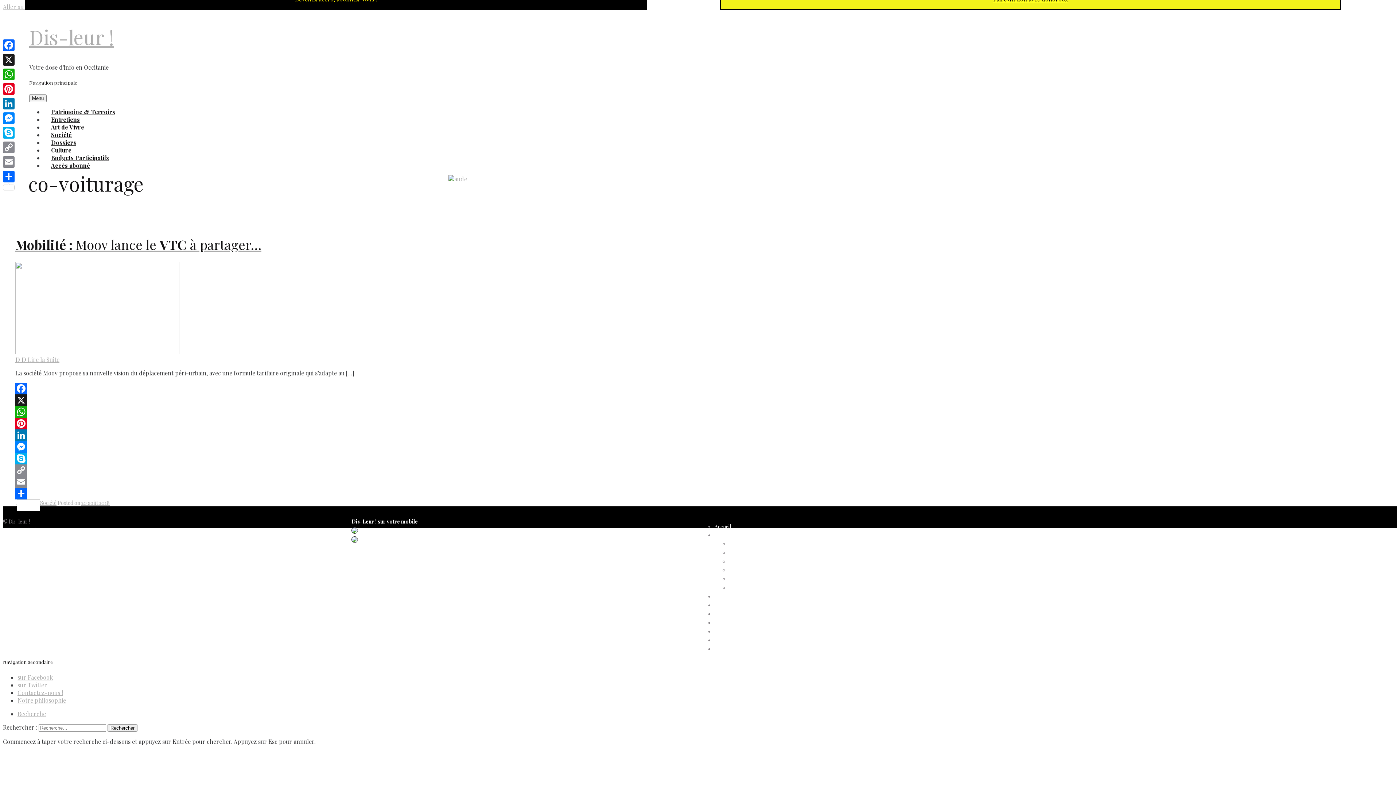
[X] (269, 400)
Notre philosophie (42, 700)
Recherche (32, 714)
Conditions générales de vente (37, 556)
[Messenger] (269, 447)
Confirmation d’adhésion (757, 552)
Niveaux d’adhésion (751, 570)
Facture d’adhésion (751, 561)
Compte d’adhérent (737, 535)
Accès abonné (70, 165)
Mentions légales (21, 530)
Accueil (723, 526)
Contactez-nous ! (40, 692)
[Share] (269, 493)
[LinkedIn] (269, 435)
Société (48, 502)
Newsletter (15, 574)
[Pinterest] (269, 423)
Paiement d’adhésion (752, 579)
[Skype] (269, 458)
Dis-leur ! (71, 37)
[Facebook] (269, 388)
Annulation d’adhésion (754, 544)
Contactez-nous (21, 565)
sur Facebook (35, 677)
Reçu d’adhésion (747, 587)
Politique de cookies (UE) (31, 547)
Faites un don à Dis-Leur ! (743, 614)
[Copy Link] (269, 470)
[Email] (269, 482)
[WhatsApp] (269, 412)
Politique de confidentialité (33, 539)
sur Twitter (32, 685)
